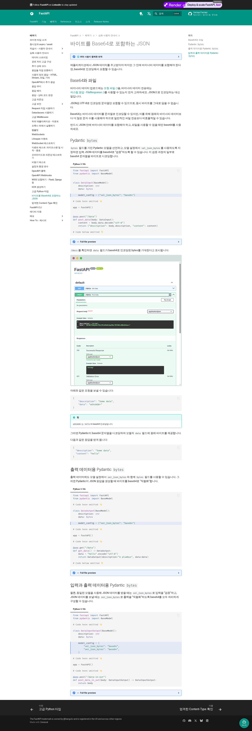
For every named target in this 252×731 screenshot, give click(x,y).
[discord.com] (189, 720)
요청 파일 (109, 88)
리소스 (78, 21)
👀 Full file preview (86, 242)
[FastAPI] (32, 13)
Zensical (44, 722)
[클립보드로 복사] (178, 171)
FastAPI (34, 21)
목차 (190, 35)
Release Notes (101, 21)
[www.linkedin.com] (207, 720)
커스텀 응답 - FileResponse (86, 92)
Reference (65, 21)
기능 (44, 21)
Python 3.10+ (79, 164)
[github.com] (184, 720)
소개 (88, 21)
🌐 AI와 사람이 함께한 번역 (89, 57)
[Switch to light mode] (141, 13)
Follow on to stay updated (54, 5)
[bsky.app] (201, 720)
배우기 (53, 21)
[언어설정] (149, 13)
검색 (161, 13)
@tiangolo (68, 719)
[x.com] (195, 720)
